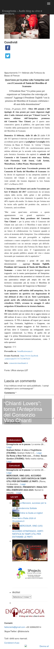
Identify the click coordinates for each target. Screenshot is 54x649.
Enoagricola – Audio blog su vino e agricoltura (22, 11)
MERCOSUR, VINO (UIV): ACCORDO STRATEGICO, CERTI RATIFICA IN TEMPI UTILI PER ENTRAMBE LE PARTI (27, 531)
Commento (10, 392)
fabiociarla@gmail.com (14, 627)
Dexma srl (44, 646)
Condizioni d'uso (11, 642)
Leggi (9, 447)
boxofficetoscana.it (24, 351)
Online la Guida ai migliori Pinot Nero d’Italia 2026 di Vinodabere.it (27, 516)
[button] (27, 367)
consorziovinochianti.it (18, 363)
